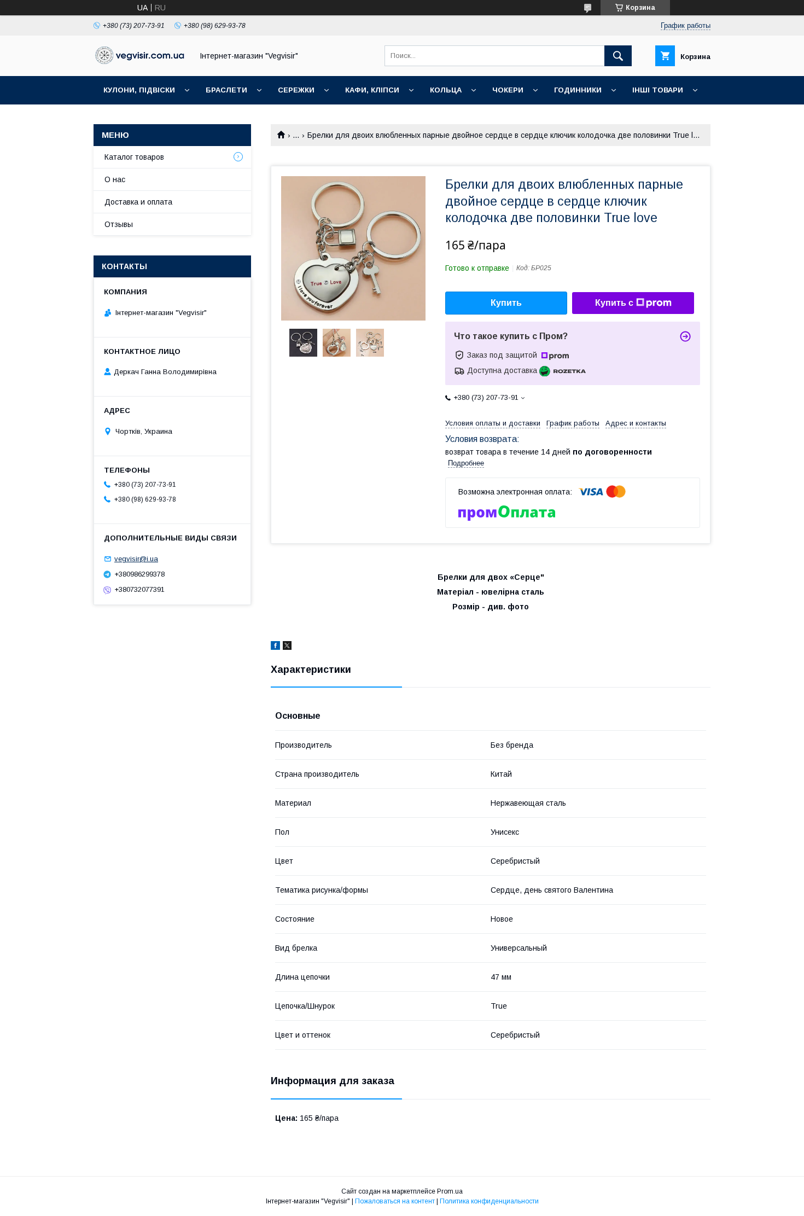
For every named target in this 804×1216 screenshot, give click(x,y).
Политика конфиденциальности (489, 1201)
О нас (114, 179)
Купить (506, 302)
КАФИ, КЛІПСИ (372, 90)
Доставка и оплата (138, 201)
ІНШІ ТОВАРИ (657, 90)
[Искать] (618, 55)
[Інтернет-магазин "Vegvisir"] (140, 61)
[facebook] (275, 647)
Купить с (614, 302)
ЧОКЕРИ (507, 90)
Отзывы (118, 224)
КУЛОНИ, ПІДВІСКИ (139, 90)
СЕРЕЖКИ (296, 90)
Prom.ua (450, 1191)
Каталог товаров (134, 157)
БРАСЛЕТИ (226, 90)
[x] (287, 647)
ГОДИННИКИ (578, 90)
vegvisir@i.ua (136, 559)
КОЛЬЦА (446, 90)
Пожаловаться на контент (395, 1201)
